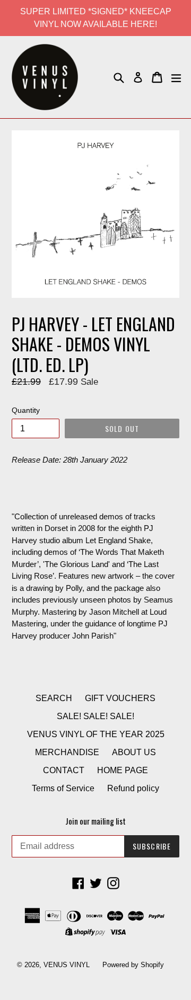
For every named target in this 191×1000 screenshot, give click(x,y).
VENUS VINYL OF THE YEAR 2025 (95, 734)
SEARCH (54, 698)
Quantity (26, 410)
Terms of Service (63, 788)
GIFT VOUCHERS (120, 698)
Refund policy (133, 788)
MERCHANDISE (67, 752)
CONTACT (63, 770)
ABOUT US (134, 752)
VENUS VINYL (67, 965)
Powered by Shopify (133, 965)
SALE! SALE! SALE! (95, 716)
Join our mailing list (95, 821)
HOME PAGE (122, 770)
